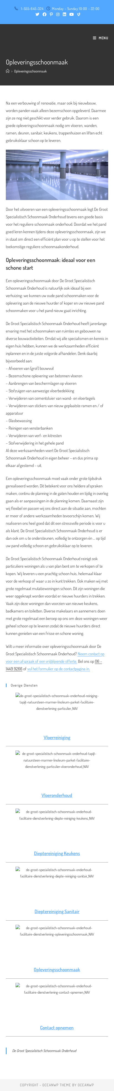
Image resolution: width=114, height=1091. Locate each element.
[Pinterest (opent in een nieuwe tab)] (51, 14)
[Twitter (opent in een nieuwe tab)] (37, 14)
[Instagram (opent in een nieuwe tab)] (58, 14)
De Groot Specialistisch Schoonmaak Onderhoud (44, 1050)
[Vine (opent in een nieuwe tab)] (78, 14)
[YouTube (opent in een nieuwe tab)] (72, 14)
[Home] (7, 71)
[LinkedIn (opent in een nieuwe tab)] (64, 14)
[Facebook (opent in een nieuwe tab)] (44, 14)
